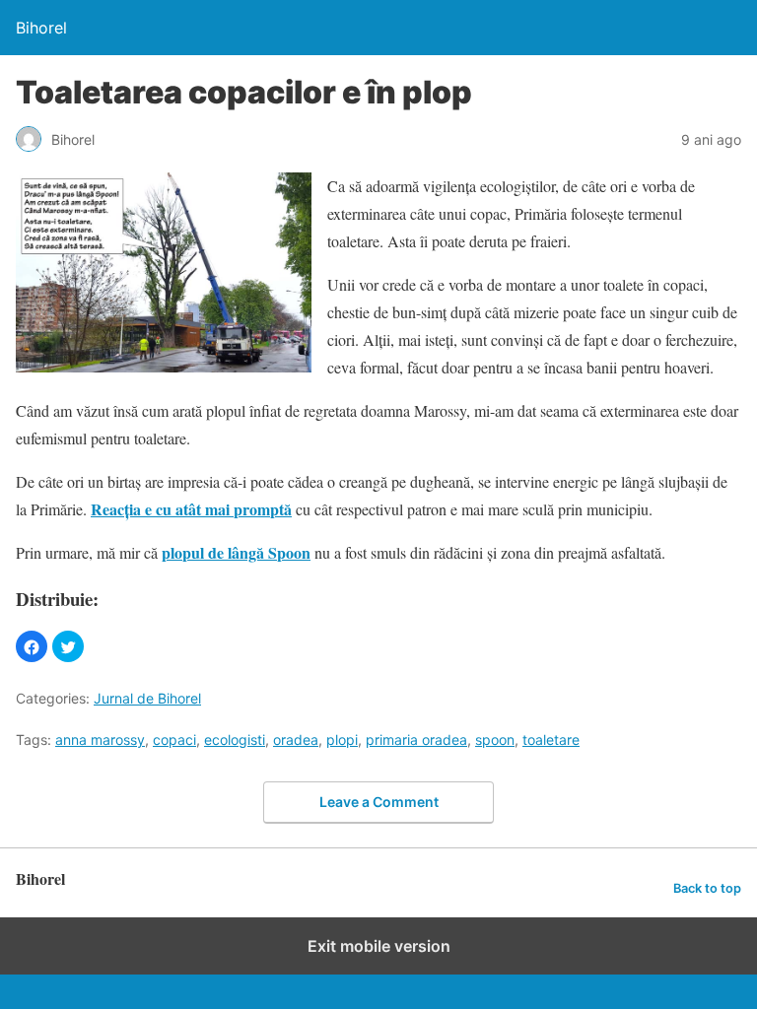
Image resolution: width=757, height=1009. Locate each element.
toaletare (551, 739)
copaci (174, 739)
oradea (295, 739)
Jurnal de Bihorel (147, 698)
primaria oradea (416, 739)
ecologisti (234, 739)
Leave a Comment (379, 801)
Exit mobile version (379, 946)
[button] (31, 646)
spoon (495, 739)
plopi (342, 739)
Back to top (707, 888)
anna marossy (100, 739)
